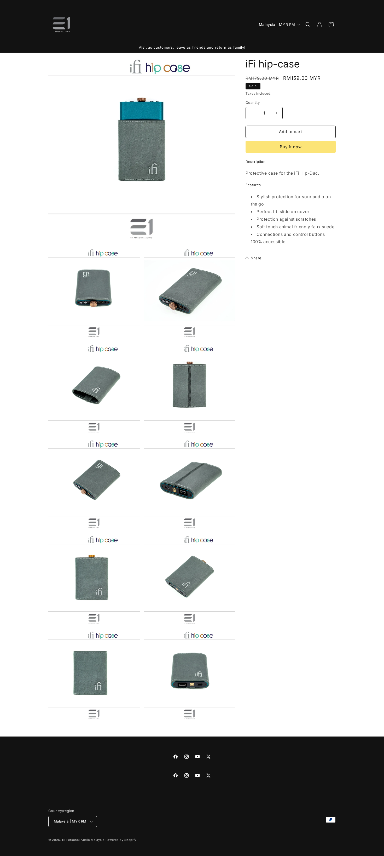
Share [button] (256, 258)
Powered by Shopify (121, 840)
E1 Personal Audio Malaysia (83, 840)
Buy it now (291, 146)
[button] (308, 24)
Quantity (253, 102)
